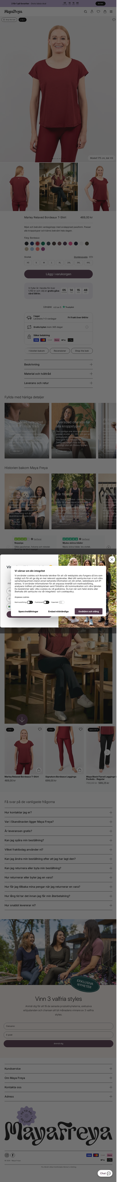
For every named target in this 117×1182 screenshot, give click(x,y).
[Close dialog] (111, 560)
